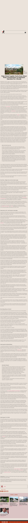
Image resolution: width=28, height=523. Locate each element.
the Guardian (8, 106)
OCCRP (5, 486)
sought (18, 114)
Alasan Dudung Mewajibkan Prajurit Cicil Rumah (4, 515)
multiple (3, 206)
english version (3, 489)
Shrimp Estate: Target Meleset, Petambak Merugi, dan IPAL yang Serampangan (23, 504)
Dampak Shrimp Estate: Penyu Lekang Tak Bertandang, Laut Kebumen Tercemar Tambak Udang (14, 504)
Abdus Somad (1, 505)
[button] (1, 491)
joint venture (20, 349)
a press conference (17, 468)
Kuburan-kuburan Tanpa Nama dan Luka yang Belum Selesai (4, 504)
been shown (13, 111)
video (12, 206)
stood (20, 470)
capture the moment (7, 472)
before (22, 470)
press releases (6, 206)
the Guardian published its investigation (13, 390)
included (3, 436)
